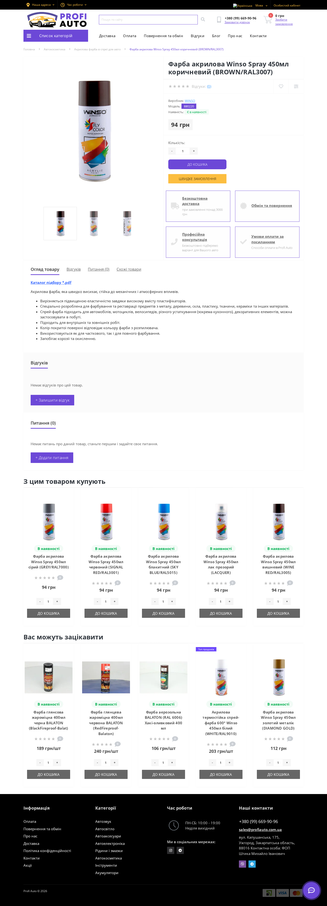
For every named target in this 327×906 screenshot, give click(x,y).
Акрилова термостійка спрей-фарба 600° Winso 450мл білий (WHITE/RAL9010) (221, 723)
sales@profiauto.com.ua (260, 829)
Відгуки (197, 35)
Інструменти (106, 865)
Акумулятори (106, 872)
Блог (216, 35)
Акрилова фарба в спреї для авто (97, 49)
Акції (27, 865)
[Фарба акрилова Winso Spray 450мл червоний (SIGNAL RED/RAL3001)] (106, 521)
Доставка (107, 35)
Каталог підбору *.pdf (51, 282)
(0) (209, 86)
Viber (242, 864)
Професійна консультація (194, 237)
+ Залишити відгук (52, 400)
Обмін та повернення (271, 205)
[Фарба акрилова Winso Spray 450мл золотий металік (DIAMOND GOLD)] (278, 677)
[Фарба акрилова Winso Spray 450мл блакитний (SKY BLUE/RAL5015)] (163, 521)
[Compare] (296, 86)
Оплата (129, 35)
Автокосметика (54, 49)
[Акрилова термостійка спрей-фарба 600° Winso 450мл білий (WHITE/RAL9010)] (221, 677)
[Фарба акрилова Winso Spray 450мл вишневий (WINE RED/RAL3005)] (278, 521)
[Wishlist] (280, 86)
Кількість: (176, 142)
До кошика (197, 164)
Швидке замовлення (197, 178)
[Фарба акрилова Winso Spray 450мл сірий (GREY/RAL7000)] (49, 521)
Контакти (258, 35)
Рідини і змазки (109, 850)
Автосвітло (104, 828)
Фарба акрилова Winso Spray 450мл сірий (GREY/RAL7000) (48, 561)
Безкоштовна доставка (195, 201)
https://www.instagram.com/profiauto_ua (170, 850)
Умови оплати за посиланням (267, 239)
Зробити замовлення (284, 22)
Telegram (252, 864)
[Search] (203, 19)
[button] (73, 5)
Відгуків (74, 269)
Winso (190, 101)
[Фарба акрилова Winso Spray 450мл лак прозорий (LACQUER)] (221, 521)
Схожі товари (129, 269)
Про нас (235, 35)
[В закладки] (66, 494)
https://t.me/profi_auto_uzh (180, 850)
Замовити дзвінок (237, 22)
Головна (29, 49)
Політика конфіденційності (47, 850)
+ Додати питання (51, 457)
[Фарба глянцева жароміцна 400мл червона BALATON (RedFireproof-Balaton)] (106, 677)
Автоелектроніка (110, 843)
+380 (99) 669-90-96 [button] (258, 821)
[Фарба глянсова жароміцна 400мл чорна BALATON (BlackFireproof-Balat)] (49, 677)
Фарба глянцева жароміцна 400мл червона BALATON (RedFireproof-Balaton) (106, 723)
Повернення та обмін (163, 35)
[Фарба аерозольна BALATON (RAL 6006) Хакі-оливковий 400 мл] (163, 677)
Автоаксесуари (108, 836)
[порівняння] (66, 502)
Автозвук (103, 821)
